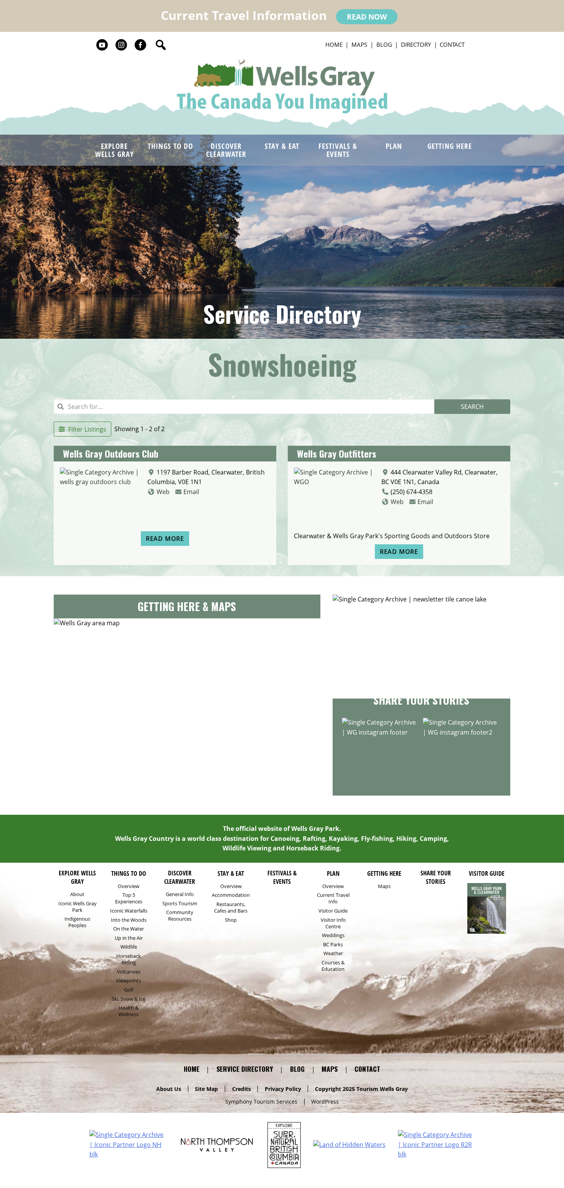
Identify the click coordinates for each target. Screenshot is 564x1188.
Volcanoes (128, 972)
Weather (333, 953)
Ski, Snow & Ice (128, 999)
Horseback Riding (128, 959)
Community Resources (179, 915)
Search (472, 406)
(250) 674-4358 (411, 492)
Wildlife (128, 947)
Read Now (367, 17)
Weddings (333, 935)
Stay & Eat (282, 146)
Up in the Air (129, 938)
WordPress (325, 1101)
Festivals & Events (337, 150)
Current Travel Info (333, 898)
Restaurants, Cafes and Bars (230, 907)
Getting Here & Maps (187, 606)
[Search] (161, 45)
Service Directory (282, 314)
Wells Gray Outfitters (336, 453)
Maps (359, 44)
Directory (416, 44)
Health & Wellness (129, 1011)
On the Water (128, 929)
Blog (384, 44)
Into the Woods (129, 920)
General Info (180, 894)
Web (163, 492)
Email (191, 492)
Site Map (206, 1088)
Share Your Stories (421, 700)
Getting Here (449, 146)
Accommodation (231, 895)
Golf (128, 990)
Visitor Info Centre (333, 923)
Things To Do (170, 146)
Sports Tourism (179, 903)
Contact (452, 44)
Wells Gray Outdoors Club (110, 453)
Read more (165, 538)
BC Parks (333, 944)
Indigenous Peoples (77, 922)
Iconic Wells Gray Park (77, 906)
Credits (241, 1088)
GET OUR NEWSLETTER (421, 672)
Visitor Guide (333, 911)
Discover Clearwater (226, 150)
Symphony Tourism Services (261, 1101)
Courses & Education (333, 965)
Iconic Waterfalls (128, 911)
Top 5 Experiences (128, 898)
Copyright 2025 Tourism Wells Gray (361, 1088)
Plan (394, 146)
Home (334, 44)
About (77, 894)
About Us (168, 1088)
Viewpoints (128, 980)
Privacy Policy (283, 1088)
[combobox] (244, 406)
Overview (128, 886)
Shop (231, 920)
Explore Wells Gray (114, 150)
